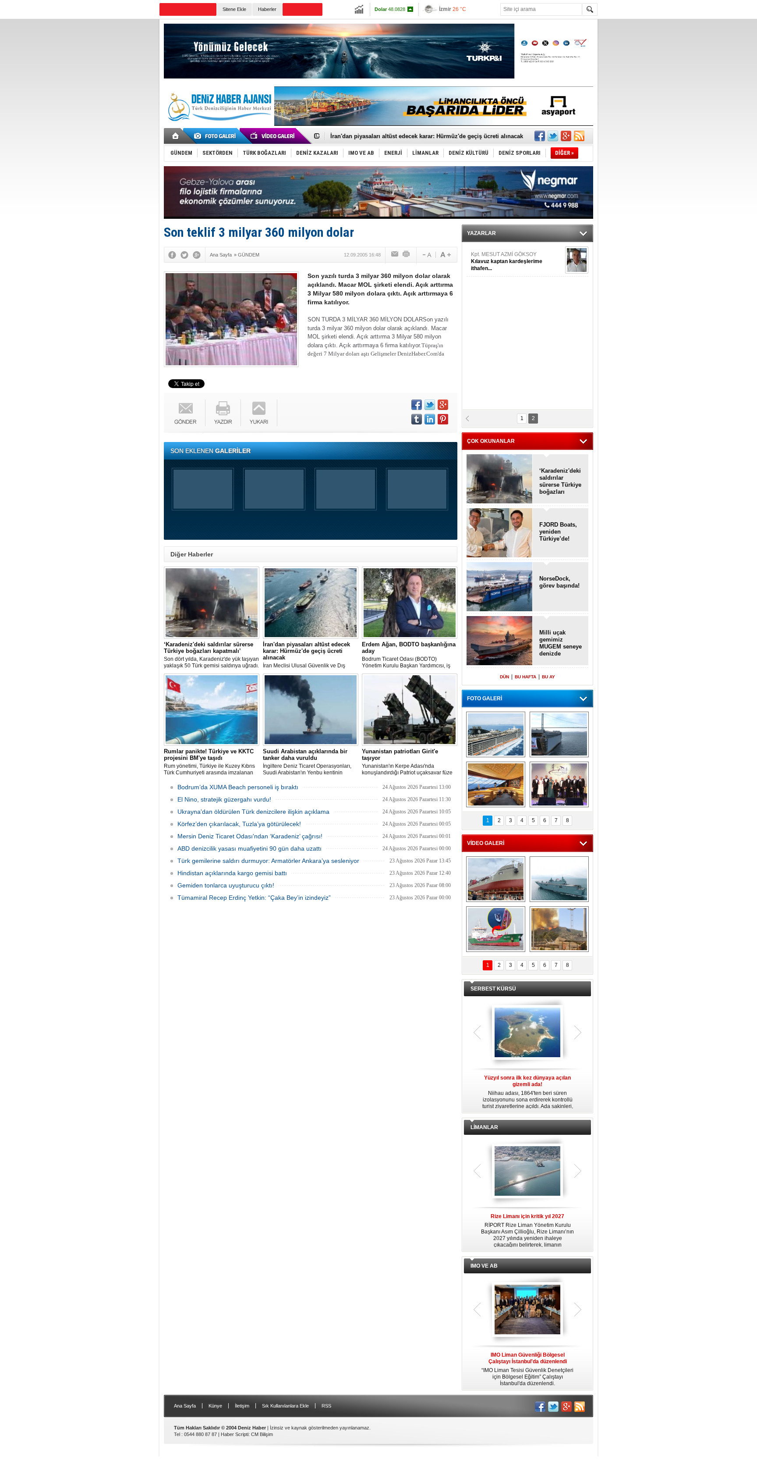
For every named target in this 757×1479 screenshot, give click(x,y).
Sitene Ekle (234, 9)
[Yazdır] (406, 255)
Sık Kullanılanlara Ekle (285, 1405)
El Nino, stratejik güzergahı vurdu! (224, 799)
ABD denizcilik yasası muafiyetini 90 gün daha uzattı (249, 848)
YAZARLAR (481, 233)
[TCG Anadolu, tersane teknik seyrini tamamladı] (559, 879)
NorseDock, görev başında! (559, 582)
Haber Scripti (234, 1434)
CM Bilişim (262, 1434)
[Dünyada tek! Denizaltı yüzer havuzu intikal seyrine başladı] (559, 734)
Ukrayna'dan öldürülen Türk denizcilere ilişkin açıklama (253, 811)
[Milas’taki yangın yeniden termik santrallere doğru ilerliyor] (559, 929)
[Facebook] (172, 255)
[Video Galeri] (273, 136)
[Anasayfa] (176, 136)
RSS (326, 1405)
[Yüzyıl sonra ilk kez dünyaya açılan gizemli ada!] (527, 1033)
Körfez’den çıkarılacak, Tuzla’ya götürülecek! (239, 823)
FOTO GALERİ (484, 698)
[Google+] (197, 255)
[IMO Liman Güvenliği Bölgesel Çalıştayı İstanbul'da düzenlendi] (527, 1310)
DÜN (504, 676)
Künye (215, 1405)
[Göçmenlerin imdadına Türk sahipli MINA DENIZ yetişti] (495, 929)
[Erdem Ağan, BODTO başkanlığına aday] (409, 603)
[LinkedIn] (429, 419)
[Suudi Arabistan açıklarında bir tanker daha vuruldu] (310, 710)
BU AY (548, 676)
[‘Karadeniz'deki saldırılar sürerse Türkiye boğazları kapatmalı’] (211, 603)
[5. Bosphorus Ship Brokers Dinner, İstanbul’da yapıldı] (559, 784)
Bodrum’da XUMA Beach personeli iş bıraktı (237, 787)
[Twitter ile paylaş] (553, 136)
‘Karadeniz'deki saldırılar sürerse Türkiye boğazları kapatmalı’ (560, 481)
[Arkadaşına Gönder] (395, 255)
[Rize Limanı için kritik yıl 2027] (527, 1171)
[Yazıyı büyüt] (445, 255)
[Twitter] (184, 255)
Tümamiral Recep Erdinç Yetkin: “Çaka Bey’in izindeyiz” (254, 897)
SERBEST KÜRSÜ (493, 989)
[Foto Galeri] (216, 136)
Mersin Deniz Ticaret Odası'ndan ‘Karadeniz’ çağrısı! (249, 836)
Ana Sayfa (185, 1405)
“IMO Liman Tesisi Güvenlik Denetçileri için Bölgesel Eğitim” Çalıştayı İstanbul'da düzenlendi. (527, 1369)
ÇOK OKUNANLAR (491, 441)
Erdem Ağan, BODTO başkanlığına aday (384, 136)
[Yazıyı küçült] (426, 255)
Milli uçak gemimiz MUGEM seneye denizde (560, 643)
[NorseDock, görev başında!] (500, 587)
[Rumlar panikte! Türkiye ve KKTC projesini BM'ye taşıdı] (211, 710)
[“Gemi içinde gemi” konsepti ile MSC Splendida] (495, 734)
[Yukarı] (259, 412)
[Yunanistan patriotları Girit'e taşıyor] (409, 710)
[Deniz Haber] (218, 126)
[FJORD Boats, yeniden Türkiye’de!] (500, 533)
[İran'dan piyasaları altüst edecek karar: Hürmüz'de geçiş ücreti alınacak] (310, 603)
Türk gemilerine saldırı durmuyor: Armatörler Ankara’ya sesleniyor (268, 860)
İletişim (242, 1405)
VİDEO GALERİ (485, 843)
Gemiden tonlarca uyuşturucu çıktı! (225, 885)
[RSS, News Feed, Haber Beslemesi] (579, 136)
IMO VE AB (484, 1266)
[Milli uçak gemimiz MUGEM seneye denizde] (500, 641)
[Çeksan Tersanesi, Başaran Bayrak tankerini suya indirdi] (495, 879)
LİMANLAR (484, 1127)
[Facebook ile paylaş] (539, 136)
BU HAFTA (525, 676)
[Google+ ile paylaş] (566, 136)
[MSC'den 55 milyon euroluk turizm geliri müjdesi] (495, 784)
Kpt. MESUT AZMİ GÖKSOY (506, 261)
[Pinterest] (443, 419)
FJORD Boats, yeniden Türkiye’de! (558, 531)
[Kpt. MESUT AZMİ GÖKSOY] (576, 260)
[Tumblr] (416, 419)
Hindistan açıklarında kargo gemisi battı (232, 873)
